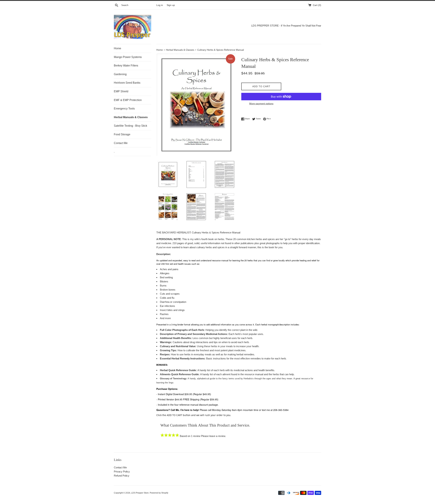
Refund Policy (121, 475)
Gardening (120, 74)
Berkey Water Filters (126, 65)
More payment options (261, 103)
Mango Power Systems (128, 57)
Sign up (171, 5)
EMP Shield (121, 91)
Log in (159, 5)
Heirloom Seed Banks (127, 82)
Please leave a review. (213, 436)
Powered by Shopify (159, 493)
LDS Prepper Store (140, 493)
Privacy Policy (122, 471)
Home (117, 48)
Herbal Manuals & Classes (131, 117)
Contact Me (121, 143)
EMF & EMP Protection (128, 100)
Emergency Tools (124, 108)
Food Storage (122, 134)
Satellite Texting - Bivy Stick (130, 125)
